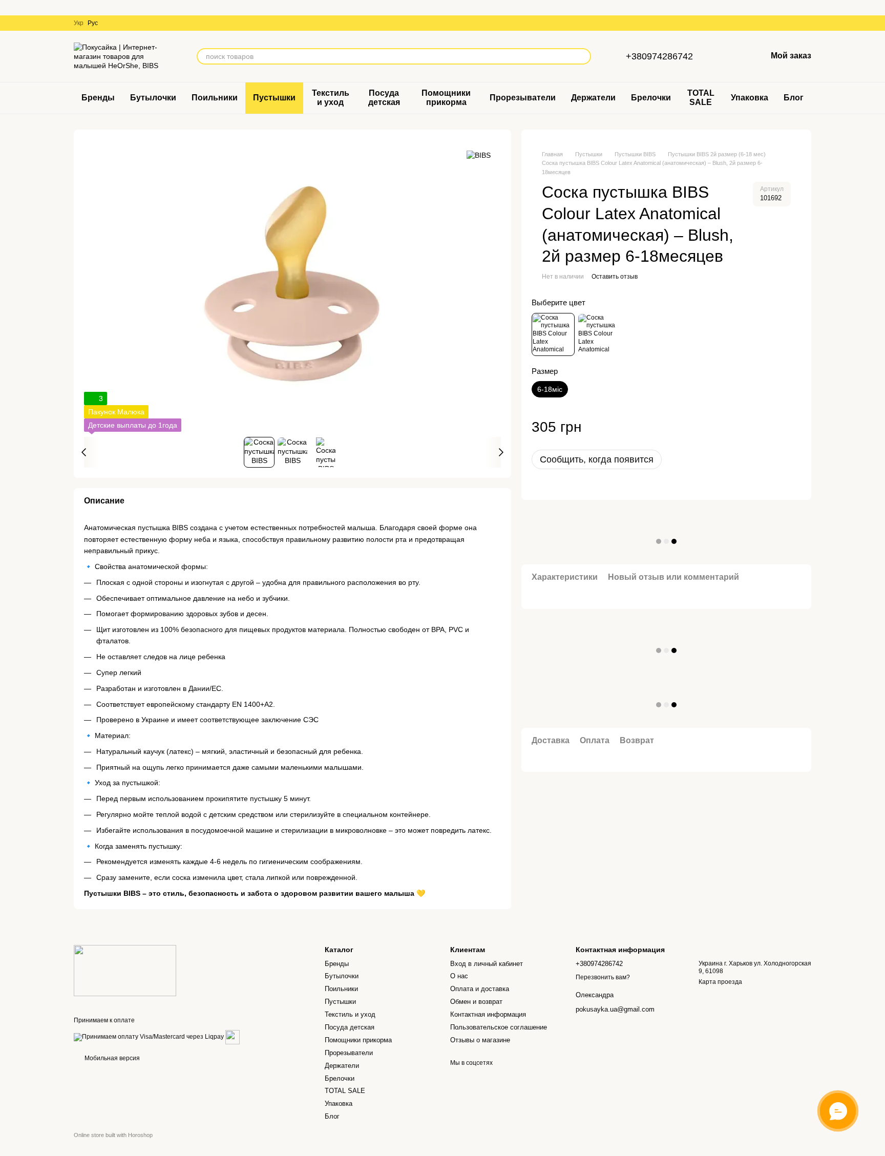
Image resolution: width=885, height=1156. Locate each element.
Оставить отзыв (615, 276)
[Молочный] (598, 334)
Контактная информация (488, 1014)
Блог (794, 97)
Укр (78, 23)
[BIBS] (478, 155)
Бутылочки (153, 97)
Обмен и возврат (476, 1001)
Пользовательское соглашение (498, 1027)
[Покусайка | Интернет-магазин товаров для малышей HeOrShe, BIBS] (125, 970)
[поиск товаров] (583, 56)
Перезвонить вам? (603, 977)
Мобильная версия (111, 1058)
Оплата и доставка (479, 989)
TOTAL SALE (700, 98)
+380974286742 (659, 56)
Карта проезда (720, 981)
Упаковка (749, 97)
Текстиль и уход (330, 98)
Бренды (98, 97)
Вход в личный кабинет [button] (486, 964)
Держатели (593, 97)
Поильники (215, 97)
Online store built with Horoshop (113, 1135)
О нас (459, 976)
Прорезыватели (523, 97)
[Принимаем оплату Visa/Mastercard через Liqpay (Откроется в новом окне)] (149, 1036)
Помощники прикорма (446, 98)
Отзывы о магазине (480, 1040)
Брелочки (651, 97)
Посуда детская (384, 98)
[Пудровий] (553, 334)
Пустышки (274, 97)
